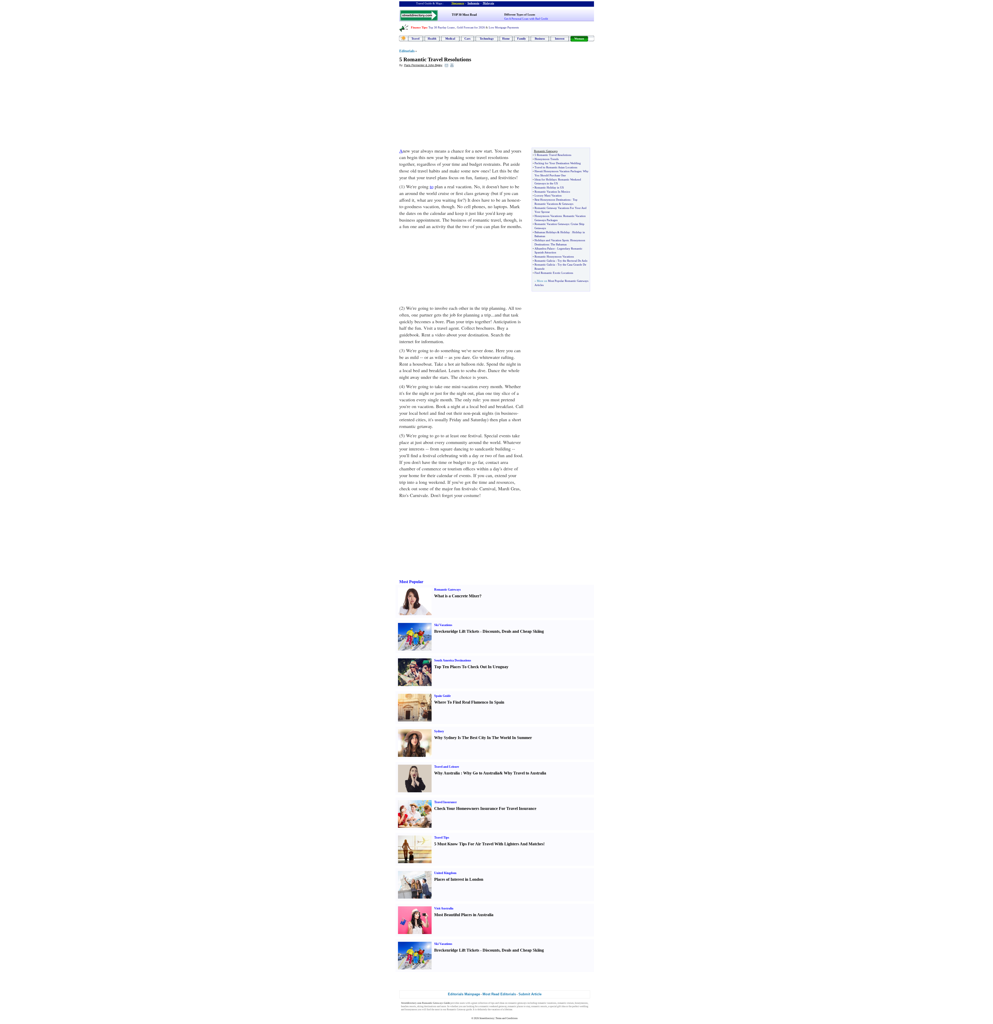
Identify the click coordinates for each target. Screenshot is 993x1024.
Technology (487, 38)
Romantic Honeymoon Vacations (554, 256)
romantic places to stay (519, 1006)
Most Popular (411, 581)
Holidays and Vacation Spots (552, 240)
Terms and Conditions (507, 1018)
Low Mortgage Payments (504, 27)
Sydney (439, 731)
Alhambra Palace (545, 248)
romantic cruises (566, 1003)
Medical (450, 38)
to (431, 186)
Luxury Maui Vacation (548, 195)
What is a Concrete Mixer (456, 596)
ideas (502, 1003)
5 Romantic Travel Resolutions (435, 59)
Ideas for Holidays (545, 179)
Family (521, 38)
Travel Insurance (445, 802)
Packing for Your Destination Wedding (558, 163)
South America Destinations (452, 660)
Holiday (565, 232)
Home (506, 38)
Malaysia (488, 3)
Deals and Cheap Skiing (523, 631)
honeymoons (581, 1003)
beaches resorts (408, 1006)
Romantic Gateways (447, 589)
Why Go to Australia (481, 773)
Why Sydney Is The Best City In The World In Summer (483, 737)
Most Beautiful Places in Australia (463, 915)
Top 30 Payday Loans (441, 27)
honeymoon (411, 1009)
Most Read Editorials (499, 994)
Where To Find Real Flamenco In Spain (469, 702)
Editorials (407, 51)
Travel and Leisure (446, 767)
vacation (495, 1009)
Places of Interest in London (458, 879)
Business (540, 38)
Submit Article (529, 994)
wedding (584, 1006)
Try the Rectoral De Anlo (573, 260)
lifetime (508, 1009)
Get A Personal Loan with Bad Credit (526, 18)
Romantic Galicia (545, 260)
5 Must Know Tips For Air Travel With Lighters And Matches (488, 844)
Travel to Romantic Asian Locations (556, 167)
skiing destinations (427, 1006)
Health (432, 38)
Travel (415, 38)
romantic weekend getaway (493, 1006)
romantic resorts (539, 1006)
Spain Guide (442, 696)
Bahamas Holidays (545, 232)
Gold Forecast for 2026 (471, 27)
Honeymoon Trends (547, 159)
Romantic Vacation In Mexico (552, 191)
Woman (579, 38)
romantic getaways (517, 1003)
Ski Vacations (443, 625)
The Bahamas (559, 244)
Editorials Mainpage (464, 994)
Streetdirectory (486, 1018)
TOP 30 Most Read (464, 15)
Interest (560, 38)
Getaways (567, 203)
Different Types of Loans (519, 14)
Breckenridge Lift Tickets (456, 631)
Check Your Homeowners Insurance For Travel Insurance (485, 808)
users (462, 1003)
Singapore (458, 3)
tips (493, 1003)
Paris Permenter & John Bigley (423, 65)
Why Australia (447, 773)
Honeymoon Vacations (548, 215)
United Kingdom (445, 873)
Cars (467, 38)
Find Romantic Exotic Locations (554, 272)
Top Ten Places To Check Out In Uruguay (471, 667)
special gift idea (558, 1006)
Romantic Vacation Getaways (552, 223)
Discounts (491, 631)
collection (483, 1003)
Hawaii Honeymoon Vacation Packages (558, 171)
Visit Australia (443, 908)
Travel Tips (441, 837)
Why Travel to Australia (525, 773)
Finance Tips (419, 27)
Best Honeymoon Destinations (552, 199)
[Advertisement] (441, 109)
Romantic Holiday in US (549, 187)
